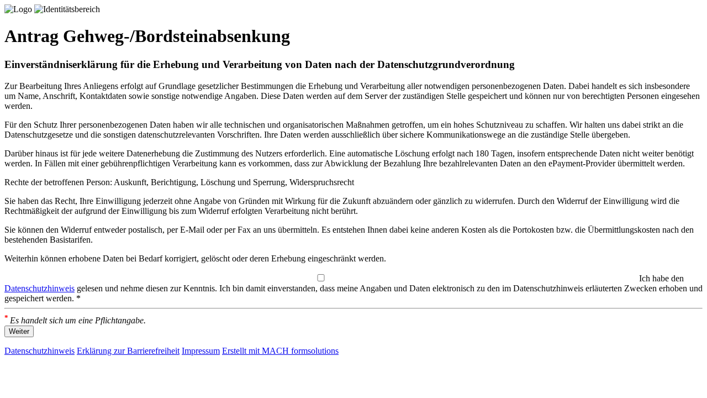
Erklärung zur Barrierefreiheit (128, 350)
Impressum (201, 350)
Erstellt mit (280, 350)
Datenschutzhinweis (39, 288)
